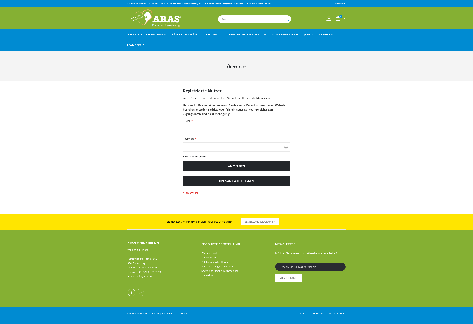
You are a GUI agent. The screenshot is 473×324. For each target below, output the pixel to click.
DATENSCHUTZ (337, 313)
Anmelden (340, 3)
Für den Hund (209, 253)
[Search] (287, 19)
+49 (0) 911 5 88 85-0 (158, 3)
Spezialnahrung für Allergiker (217, 266)
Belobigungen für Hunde (215, 262)
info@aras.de (144, 276)
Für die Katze (208, 257)
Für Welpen (207, 275)
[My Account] (329, 18)
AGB (304, 313)
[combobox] (254, 19)
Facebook (131, 292)
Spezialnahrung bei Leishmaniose (219, 271)
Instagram (140, 292)
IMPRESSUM (319, 313)
